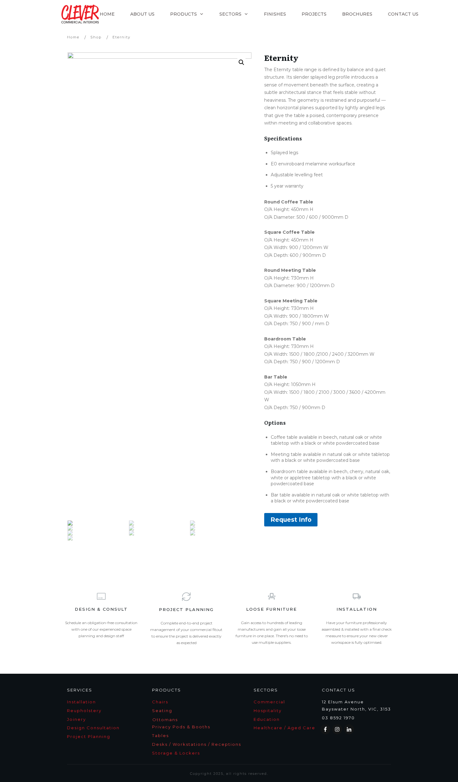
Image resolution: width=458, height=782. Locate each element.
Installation (81, 701)
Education (267, 719)
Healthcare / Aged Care (284, 727)
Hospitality (268, 710)
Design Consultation (93, 727)
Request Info (291, 519)
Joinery (76, 719)
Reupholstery (84, 710)
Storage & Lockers (176, 752)
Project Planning (88, 736)
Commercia (269, 701)
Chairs (160, 701)
